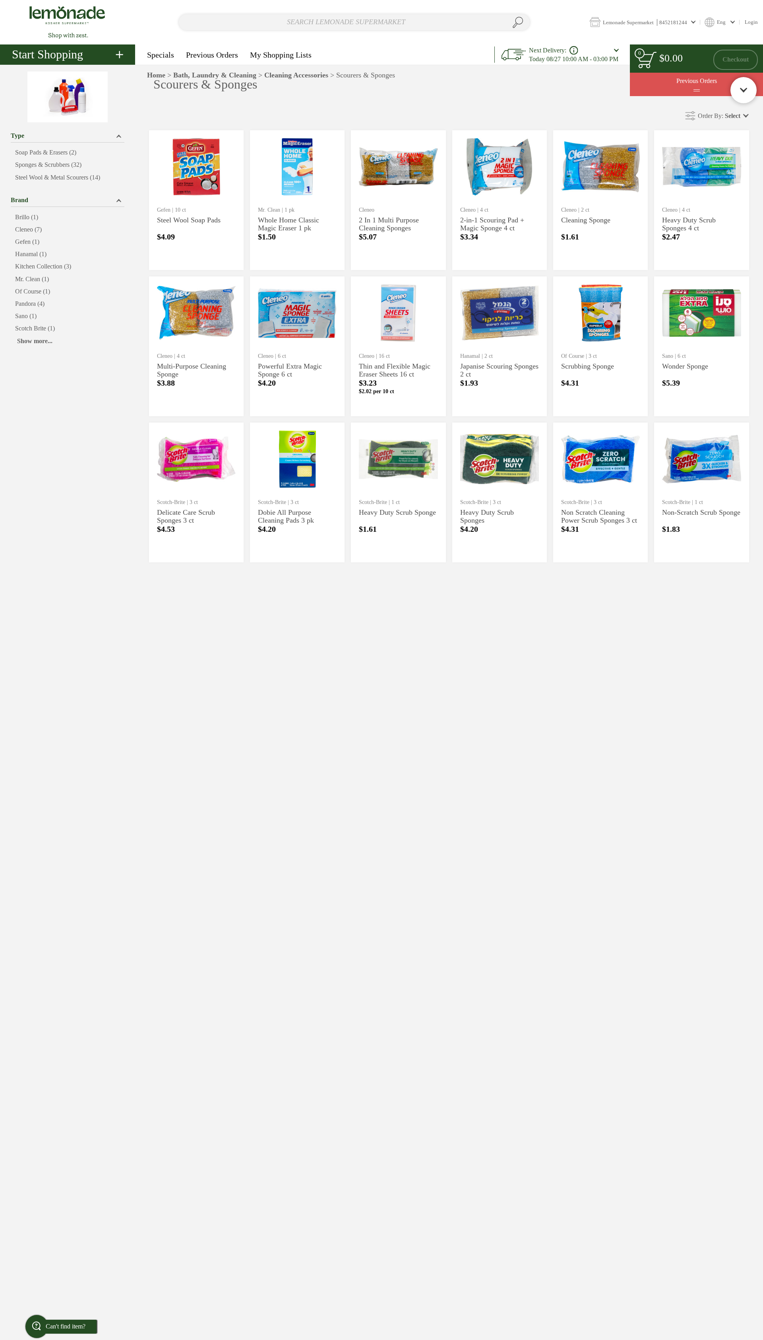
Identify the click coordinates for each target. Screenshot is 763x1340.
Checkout (735, 59)
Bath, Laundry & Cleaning (214, 75)
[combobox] (354, 22)
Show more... (34, 341)
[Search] (518, 22)
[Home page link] (68, 22)
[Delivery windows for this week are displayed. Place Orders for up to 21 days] (573, 50)
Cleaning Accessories (296, 75)
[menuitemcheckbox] (67, 152)
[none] (196, 200)
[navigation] (67, 54)
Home (156, 75)
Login (751, 22)
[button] (642, 22)
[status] (646, 60)
